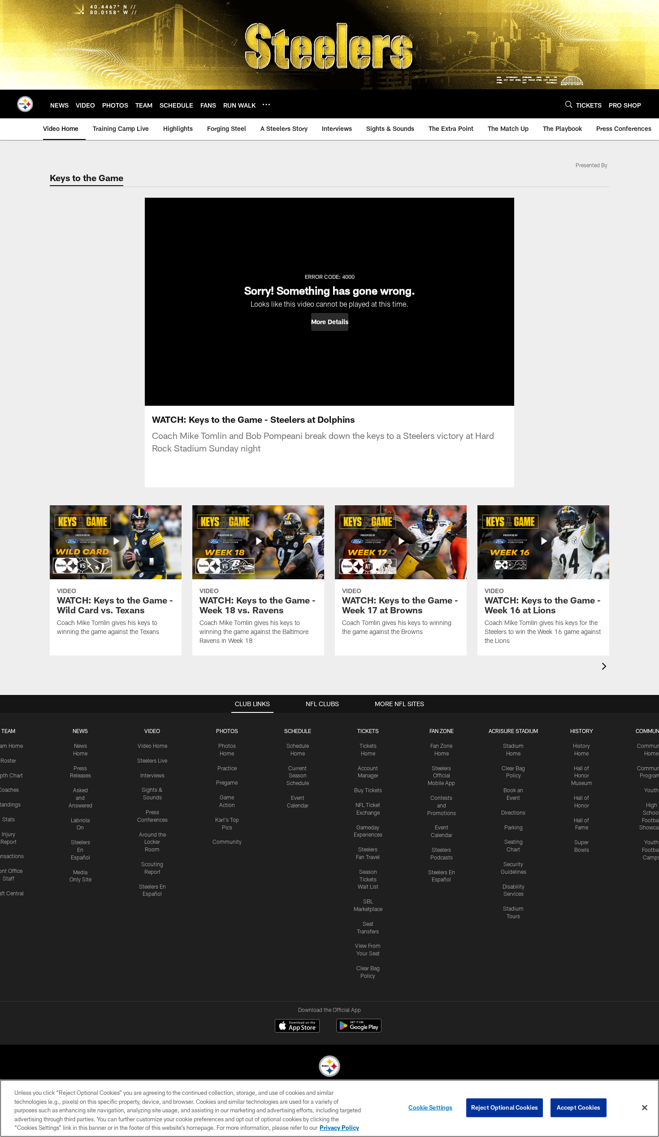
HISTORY (581, 731)
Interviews (152, 775)
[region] (329, 1108)
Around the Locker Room (152, 842)
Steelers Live (152, 760)
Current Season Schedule (297, 775)
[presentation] (605, 667)
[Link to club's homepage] (25, 104)
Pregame (227, 782)
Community (227, 841)
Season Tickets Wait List (368, 879)
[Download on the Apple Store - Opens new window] (297, 1026)
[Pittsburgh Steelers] (329, 1067)
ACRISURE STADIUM (513, 731)
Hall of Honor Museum (581, 775)
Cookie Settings (430, 1107)
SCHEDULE (297, 731)
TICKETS (368, 731)
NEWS (80, 731)
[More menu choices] (266, 104)
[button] (329, 322)
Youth (651, 790)
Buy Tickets (368, 790)
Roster (8, 760)
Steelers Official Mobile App (441, 775)
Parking (513, 827)
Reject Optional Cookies (504, 1107)
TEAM (8, 731)
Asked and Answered (80, 797)
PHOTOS (227, 731)
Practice (227, 768)
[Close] (645, 1108)
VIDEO (152, 731)
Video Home (152, 745)
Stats (8, 819)
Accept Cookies (578, 1107)
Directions (513, 812)
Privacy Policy (339, 1127)
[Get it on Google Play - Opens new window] (358, 1030)
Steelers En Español (80, 849)
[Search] (568, 104)
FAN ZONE (441, 731)
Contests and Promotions (441, 805)
